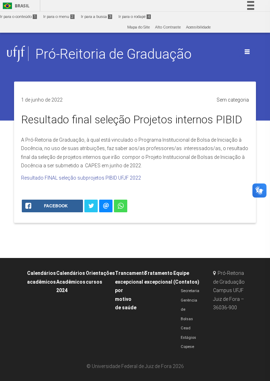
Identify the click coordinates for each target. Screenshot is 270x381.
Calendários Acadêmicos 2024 (70, 281)
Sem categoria (233, 100)
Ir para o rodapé (134, 16)
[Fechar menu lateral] (247, 51)
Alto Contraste (168, 27)
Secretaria (190, 291)
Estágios (188, 337)
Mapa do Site (138, 27)
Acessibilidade (198, 27)
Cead (186, 328)
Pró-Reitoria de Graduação (114, 54)
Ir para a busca (96, 16)
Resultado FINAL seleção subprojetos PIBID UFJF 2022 (81, 178)
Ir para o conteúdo (18, 16)
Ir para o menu (58, 16)
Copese (187, 346)
